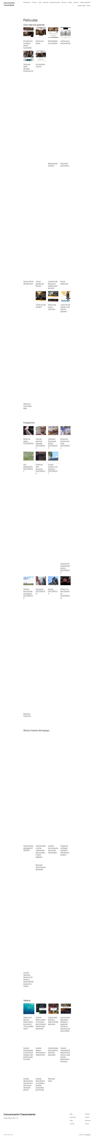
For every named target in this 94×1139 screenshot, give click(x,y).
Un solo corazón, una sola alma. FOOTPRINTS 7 (52, 468)
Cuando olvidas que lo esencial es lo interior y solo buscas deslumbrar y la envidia (65, 1054)
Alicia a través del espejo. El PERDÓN (28, 848)
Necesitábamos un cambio (53, 42)
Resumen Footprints (27, 715)
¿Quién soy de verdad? (41, 306)
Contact (34, 2)
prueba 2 (75, 2)
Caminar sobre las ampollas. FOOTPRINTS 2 (40, 443)
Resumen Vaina (51, 1080)
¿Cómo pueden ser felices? (40, 283)
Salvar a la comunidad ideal (27, 406)
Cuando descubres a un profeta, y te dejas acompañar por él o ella (40, 1084)
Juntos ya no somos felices (65, 42)
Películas (63, 2)
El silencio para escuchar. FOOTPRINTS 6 (40, 468)
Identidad (45, 2)
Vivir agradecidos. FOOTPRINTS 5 (28, 467)
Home (40, 2)
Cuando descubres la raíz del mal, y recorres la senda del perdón (28, 1084)
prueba (70, 2)
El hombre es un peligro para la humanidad (28, 44)
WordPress (87, 1134)
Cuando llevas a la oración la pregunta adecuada (53, 1051)
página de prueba (55, 2)
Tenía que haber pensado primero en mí (28, 67)
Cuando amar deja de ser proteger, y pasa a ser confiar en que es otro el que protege (65, 1024)
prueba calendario (85, 2)
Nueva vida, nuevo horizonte (52, 307)
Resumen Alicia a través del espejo (41, 867)
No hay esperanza (64, 282)
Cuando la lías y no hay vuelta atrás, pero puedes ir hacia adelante (41, 851)
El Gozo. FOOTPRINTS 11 (52, 591)
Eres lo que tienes (40, 42)
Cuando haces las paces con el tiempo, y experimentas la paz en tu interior (28, 979)
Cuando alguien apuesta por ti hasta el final (41, 1051)
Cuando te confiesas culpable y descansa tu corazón (64, 850)
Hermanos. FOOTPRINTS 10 (40, 591)
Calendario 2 (26, 2)
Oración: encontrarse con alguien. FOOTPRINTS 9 (28, 593)
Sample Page (81, 5)
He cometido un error (40, 65)
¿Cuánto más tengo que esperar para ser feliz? (53, 284)
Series (88, 5)
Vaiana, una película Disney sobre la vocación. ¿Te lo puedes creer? (28, 1023)
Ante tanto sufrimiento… (65, 164)
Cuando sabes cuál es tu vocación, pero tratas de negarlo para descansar (41, 1023)
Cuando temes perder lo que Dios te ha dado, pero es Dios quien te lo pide (28, 1053)
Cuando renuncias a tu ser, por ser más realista (53, 849)
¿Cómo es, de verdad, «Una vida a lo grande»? (65, 308)
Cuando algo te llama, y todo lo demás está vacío (53, 1020)
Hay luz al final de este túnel (28, 282)
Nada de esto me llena (53, 164)
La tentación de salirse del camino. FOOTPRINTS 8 (65, 568)
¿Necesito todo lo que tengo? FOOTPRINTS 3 (52, 443)
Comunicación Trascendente (9, 4)
